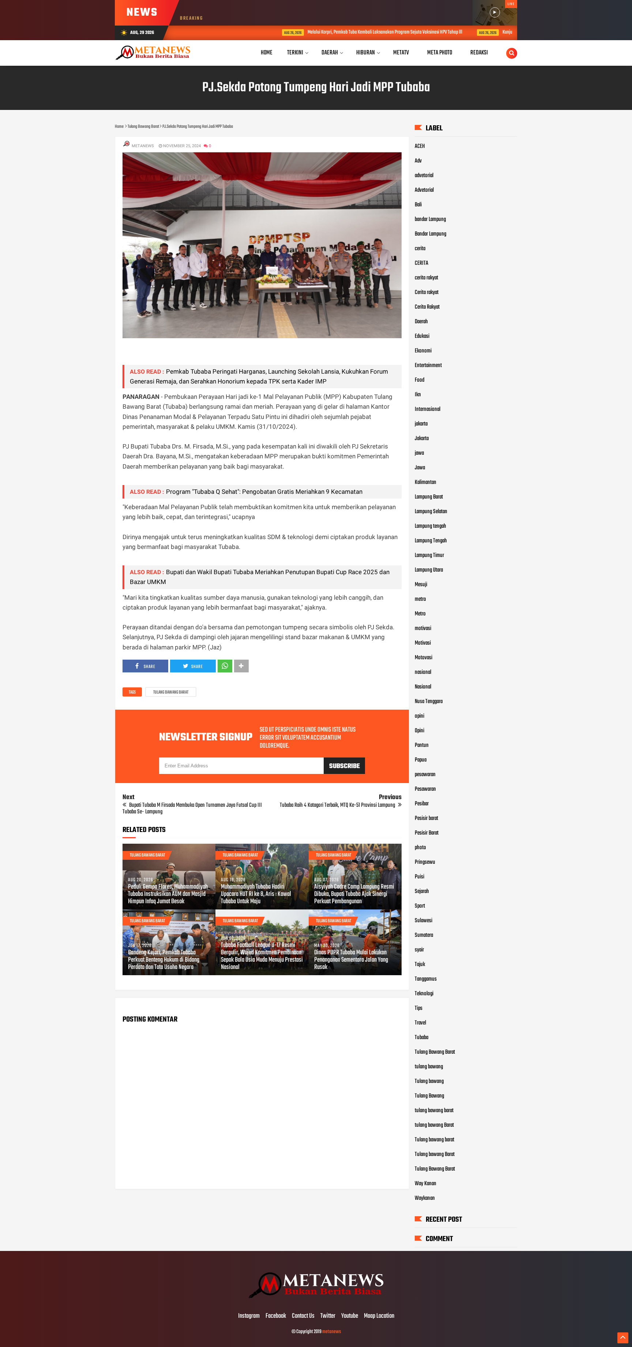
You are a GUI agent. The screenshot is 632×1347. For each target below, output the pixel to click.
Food (419, 380)
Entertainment (428, 365)
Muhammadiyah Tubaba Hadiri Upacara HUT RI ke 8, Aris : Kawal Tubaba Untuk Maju (256, 894)
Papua (420, 760)
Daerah (421, 322)
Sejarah (422, 891)
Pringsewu (425, 862)
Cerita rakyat (427, 292)
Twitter (327, 1316)
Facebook (276, 1316)
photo (420, 847)
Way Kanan (425, 1183)
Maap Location (379, 1316)
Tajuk (420, 964)
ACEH (420, 146)
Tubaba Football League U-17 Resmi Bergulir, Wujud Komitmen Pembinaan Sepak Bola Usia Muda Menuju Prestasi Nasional (262, 956)
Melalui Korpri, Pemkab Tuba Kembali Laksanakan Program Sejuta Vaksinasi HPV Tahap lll (331, 32)
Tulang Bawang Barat (170, 692)
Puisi (419, 877)
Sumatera (424, 935)
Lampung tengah (430, 526)
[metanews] (315, 1301)
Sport (420, 906)
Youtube (349, 1316)
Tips (418, 1008)
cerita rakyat (426, 278)
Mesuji (421, 584)
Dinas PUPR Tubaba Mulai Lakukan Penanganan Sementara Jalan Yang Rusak (351, 960)
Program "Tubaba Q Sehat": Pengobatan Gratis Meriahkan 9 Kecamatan (264, 491)
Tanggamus (426, 979)
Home (266, 53)
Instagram (249, 1316)
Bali (418, 205)
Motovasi (423, 658)
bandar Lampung (430, 219)
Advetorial (424, 190)
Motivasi (423, 643)
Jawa (420, 468)
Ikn (418, 395)
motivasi (423, 628)
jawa (419, 453)
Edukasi (422, 336)
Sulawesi (423, 921)
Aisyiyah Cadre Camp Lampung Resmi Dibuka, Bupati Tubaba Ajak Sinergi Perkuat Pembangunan (354, 894)
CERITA (421, 263)
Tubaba (421, 1037)
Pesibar (422, 804)
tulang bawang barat (434, 1110)
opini (419, 716)
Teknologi (424, 994)
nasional (423, 672)
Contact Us (303, 1316)
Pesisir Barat (427, 833)
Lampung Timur (429, 555)
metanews (331, 1332)
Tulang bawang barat (434, 1140)
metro (420, 599)
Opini (419, 731)
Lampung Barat (429, 497)
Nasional (423, 687)
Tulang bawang (429, 1081)
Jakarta (422, 438)
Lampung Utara (429, 570)
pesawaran (425, 774)
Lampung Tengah (431, 541)
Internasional (427, 409)
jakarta (421, 424)
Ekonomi (423, 351)
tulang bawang (429, 1067)
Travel (420, 1023)
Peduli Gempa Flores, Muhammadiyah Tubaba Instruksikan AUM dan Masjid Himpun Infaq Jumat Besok (168, 894)
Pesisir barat (426, 818)
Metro (420, 614)
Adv (418, 161)
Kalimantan (425, 482)
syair (419, 950)
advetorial (424, 175)
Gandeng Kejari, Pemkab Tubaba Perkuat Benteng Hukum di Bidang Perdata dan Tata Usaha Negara (163, 960)
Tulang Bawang (429, 1096)
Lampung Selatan (431, 511)
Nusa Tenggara (429, 701)
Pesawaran (425, 789)
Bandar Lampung (430, 234)
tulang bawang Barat (434, 1125)
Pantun (422, 745)
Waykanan (425, 1198)
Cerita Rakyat (427, 307)
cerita (420, 248)
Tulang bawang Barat (435, 1154)
